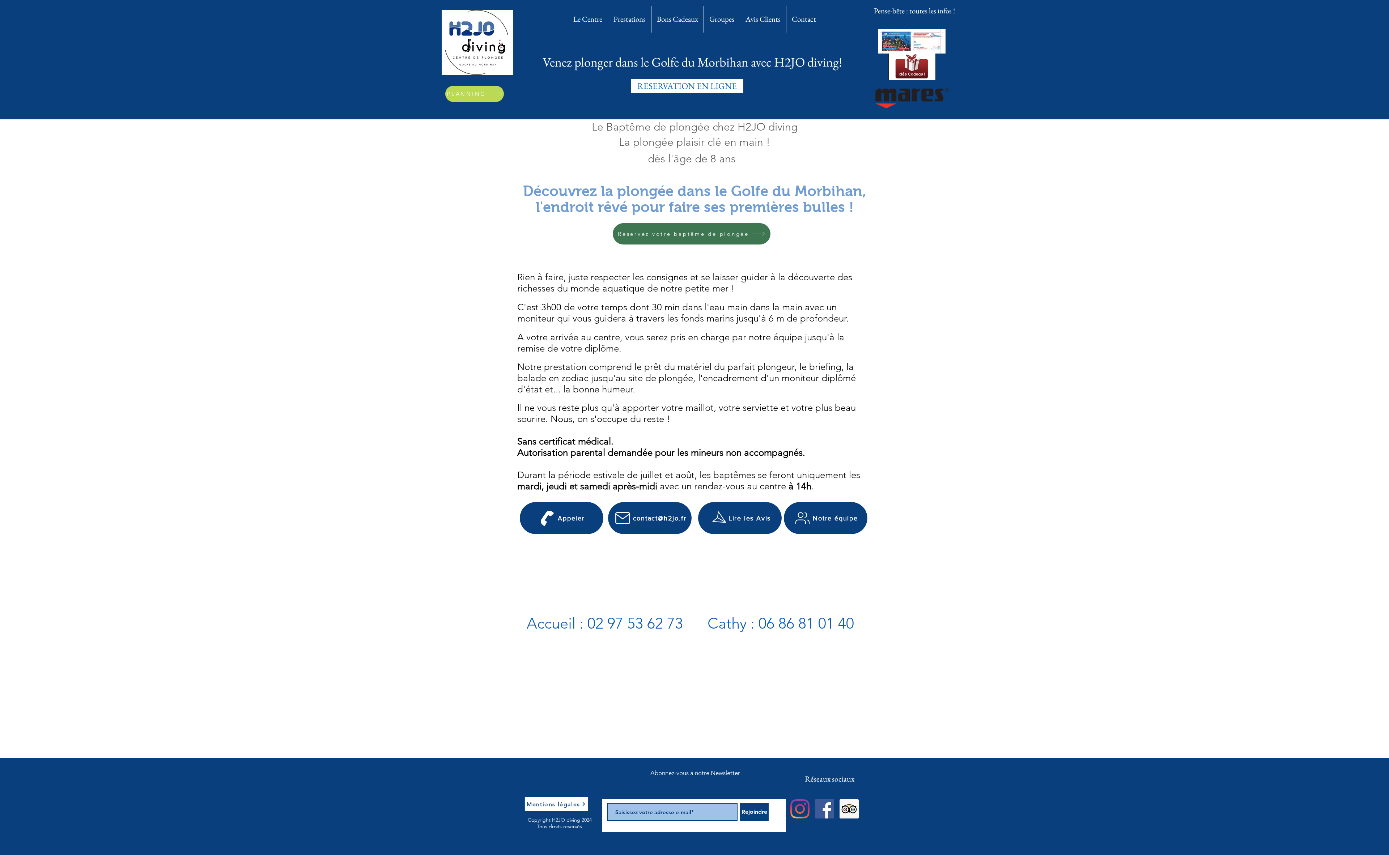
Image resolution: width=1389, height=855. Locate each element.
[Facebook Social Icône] (824, 808)
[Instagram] (800, 808)
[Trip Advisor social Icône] (849, 808)
